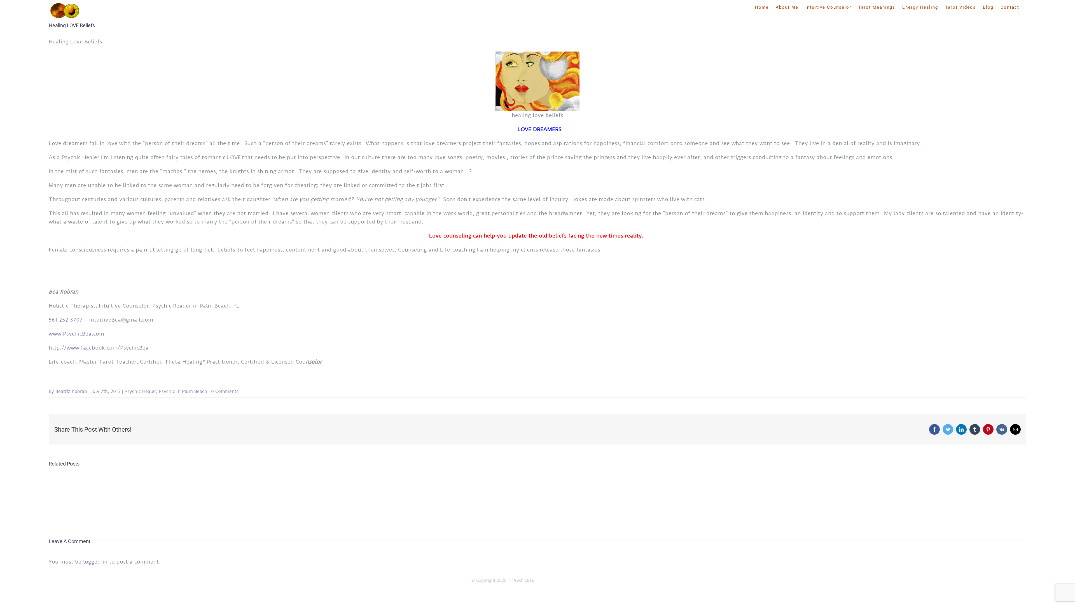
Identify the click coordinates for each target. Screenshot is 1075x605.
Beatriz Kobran (71, 391)
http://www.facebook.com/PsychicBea (99, 348)
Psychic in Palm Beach (183, 391)
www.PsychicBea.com (76, 334)
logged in (95, 562)
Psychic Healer (140, 391)
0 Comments (225, 391)
